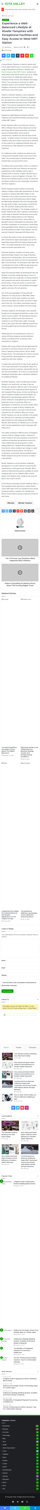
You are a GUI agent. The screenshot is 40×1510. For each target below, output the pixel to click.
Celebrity (5, 1454)
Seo (4, 1488)
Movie (4, 1482)
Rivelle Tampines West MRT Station (14, 72)
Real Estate (6, 1426)
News (4, 1457)
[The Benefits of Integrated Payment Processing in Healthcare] (7, 1349)
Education (6, 1479)
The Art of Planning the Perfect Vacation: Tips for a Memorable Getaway (25, 1360)
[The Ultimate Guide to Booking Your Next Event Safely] (7, 1056)
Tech (4, 1441)
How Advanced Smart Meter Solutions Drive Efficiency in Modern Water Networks (24, 1065)
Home (5, 16)
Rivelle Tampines (25, 503)
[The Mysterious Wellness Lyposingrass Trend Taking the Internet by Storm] (29, 835)
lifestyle (11, 503)
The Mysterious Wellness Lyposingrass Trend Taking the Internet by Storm (29, 914)
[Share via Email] (29, 511)
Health (5, 1445)
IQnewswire (8, 47)
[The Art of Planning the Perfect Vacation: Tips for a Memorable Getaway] (7, 1360)
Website (4, 975)
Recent (6, 1047)
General (5, 1473)
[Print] (32, 511)
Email (4, 968)
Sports (5, 1467)
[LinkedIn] (10, 511)
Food (4, 1485)
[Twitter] (6, 511)
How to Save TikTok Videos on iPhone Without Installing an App (25, 1097)
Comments (32, 1047)
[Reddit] (21, 511)
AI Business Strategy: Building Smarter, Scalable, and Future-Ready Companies (24, 1341)
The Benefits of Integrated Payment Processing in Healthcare (23, 1350)
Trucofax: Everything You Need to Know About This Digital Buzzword (9, 750)
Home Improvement (9, 1448)
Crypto (5, 1463)
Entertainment (7, 1470)
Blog (4, 1438)
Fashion (5, 1460)
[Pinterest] (18, 511)
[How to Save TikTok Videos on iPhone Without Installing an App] (7, 1097)
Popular (18, 1047)
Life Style (11, 16)
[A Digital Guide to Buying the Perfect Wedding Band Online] (7, 1254)
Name (4, 960)
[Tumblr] (14, 511)
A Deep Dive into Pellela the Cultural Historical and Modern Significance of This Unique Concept (10, 915)
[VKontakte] (25, 511)
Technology (6, 1435)
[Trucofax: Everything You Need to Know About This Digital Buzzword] (10, 672)
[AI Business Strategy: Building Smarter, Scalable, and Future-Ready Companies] (7, 1341)
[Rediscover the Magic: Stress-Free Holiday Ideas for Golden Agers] (7, 1333)
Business (5, 1429)
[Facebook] (3, 511)
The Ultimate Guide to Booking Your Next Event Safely (9, 1134)
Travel (5, 1451)
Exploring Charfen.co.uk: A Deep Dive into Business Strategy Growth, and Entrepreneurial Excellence (29, 752)
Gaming (5, 1476)
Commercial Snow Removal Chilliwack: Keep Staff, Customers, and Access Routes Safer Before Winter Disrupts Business (25, 1085)
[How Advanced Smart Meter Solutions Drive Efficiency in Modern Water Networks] (7, 1065)
